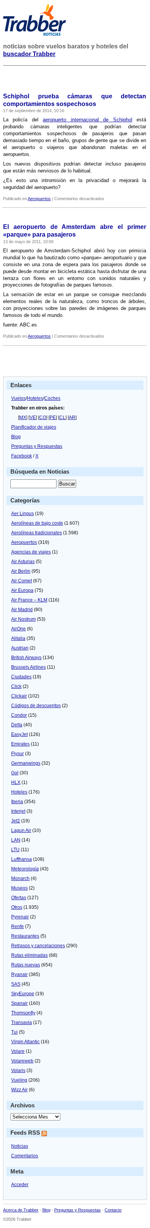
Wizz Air (19, 1089)
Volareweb (22, 1061)
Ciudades (21, 676)
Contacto (113, 1210)
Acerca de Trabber (20, 1210)
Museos (19, 888)
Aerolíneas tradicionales (36, 532)
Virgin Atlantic (25, 1041)
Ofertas (18, 897)
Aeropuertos (39, 198)
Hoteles (35, 398)
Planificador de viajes (33, 427)
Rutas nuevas (25, 965)
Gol (14, 773)
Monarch (20, 878)
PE (53, 417)
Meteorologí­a (25, 869)
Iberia (17, 801)
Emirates (20, 744)
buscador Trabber (29, 54)
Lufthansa (21, 859)
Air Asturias (23, 561)
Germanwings (25, 763)
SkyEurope (22, 993)
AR (72, 417)
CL (62, 417)
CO (42, 417)
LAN (15, 840)
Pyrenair (20, 917)
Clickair (19, 696)
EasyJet (19, 734)
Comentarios (24, 1155)
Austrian (19, 648)
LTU (15, 849)
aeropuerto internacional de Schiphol (87, 120)
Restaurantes (25, 936)
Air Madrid (22, 609)
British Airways (26, 657)
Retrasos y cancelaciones (38, 945)
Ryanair (19, 974)
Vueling (19, 1080)
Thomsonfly (23, 1013)
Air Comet (21, 580)
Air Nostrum (23, 619)
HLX (15, 782)
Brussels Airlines (28, 667)
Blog (16, 436)
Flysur (17, 753)
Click (16, 686)
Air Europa (22, 590)
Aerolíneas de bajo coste (37, 523)
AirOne (18, 628)
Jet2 (15, 821)
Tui (14, 1032)
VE (33, 417)
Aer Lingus (22, 513)
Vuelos (18, 398)
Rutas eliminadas (29, 955)
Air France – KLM (29, 600)
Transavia (21, 1022)
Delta (16, 725)
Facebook (21, 456)
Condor (19, 715)
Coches (52, 398)
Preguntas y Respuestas (36, 446)
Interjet (18, 811)
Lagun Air (21, 830)
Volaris (18, 1070)
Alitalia (18, 638)
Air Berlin (20, 571)
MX (22, 417)
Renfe (17, 926)
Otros (16, 907)
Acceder (19, 1184)
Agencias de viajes (31, 552)
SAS (15, 984)
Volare (18, 1051)
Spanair (19, 1003)
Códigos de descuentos (36, 705)
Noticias (19, 1146)
